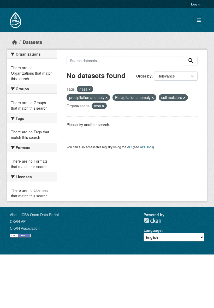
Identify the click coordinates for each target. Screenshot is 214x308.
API (129, 147)
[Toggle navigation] (198, 20)
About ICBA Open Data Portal (34, 214)
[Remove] (89, 89)
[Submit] (191, 60)
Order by (144, 76)
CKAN (152, 220)
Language (153, 230)
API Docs (146, 147)
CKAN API (18, 221)
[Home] (14, 42)
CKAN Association (25, 228)
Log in (196, 4)
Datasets (32, 42)
